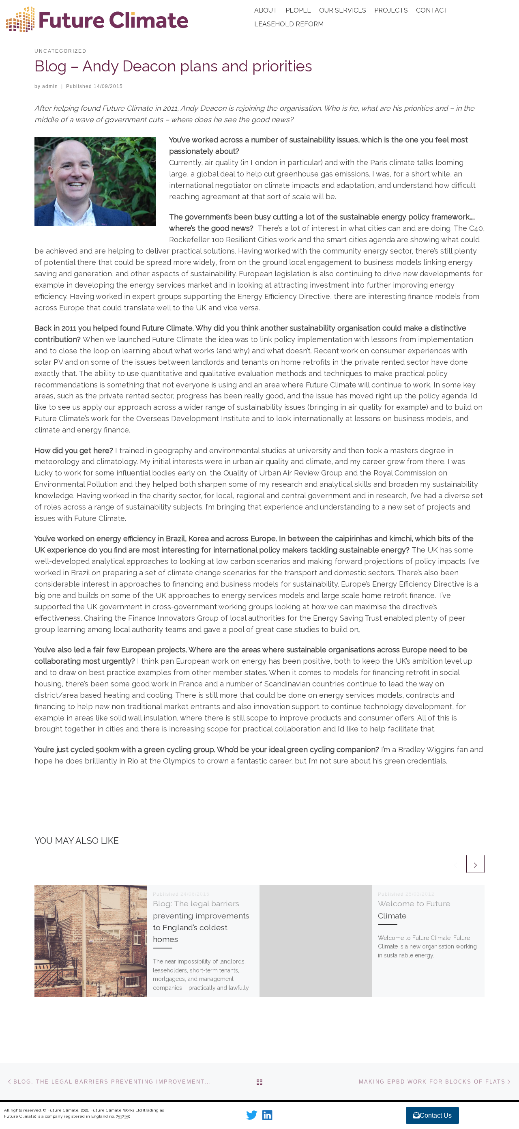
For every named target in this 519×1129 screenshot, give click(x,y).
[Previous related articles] (455, 864)
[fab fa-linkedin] (267, 1117)
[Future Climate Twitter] (251, 1117)
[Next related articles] (475, 864)
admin (50, 86)
